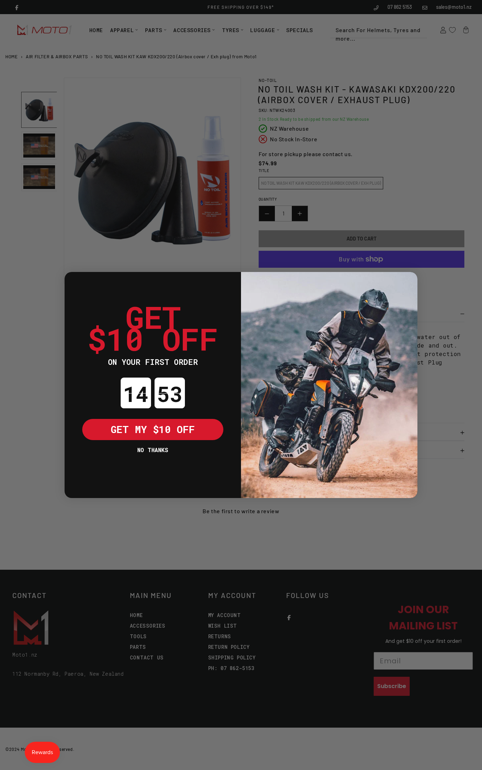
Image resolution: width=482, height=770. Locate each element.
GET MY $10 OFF (153, 429)
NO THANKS (152, 450)
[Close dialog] (75, 282)
